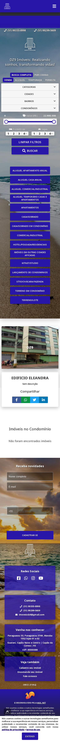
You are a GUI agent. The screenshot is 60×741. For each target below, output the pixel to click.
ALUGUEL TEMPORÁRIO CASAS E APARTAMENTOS (30, 198)
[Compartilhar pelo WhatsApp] (25, 400)
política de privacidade (13, 729)
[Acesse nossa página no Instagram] (33, 578)
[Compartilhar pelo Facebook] (16, 400)
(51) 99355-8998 (16, 30)
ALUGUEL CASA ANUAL (30, 179)
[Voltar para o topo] (7, 711)
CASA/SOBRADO (30, 216)
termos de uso (33, 729)
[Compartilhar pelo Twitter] (34, 400)
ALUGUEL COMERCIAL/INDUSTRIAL (30, 189)
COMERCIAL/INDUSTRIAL (30, 235)
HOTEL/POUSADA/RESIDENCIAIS (30, 244)
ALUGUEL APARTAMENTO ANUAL (30, 170)
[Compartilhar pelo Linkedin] (43, 400)
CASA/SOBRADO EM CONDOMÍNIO (30, 226)
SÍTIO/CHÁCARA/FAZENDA (29, 281)
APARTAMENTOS (30, 207)
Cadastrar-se (30, 535)
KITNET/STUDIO (30, 263)
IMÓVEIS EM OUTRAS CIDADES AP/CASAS (30, 254)
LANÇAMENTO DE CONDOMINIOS (30, 272)
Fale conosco (30, 676)
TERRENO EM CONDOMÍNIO (30, 290)
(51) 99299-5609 (46, 30)
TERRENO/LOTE (30, 300)
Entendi (30, 736)
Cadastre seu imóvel (30, 667)
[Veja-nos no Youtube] (41, 578)
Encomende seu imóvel (30, 672)
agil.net (41, 703)
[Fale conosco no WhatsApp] (26, 578)
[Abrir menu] (54, 6)
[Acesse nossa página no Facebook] (18, 578)
